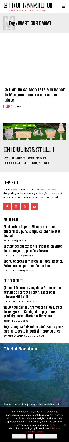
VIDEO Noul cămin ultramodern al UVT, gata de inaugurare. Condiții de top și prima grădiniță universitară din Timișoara (32, 311)
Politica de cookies (46, 436)
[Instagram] (16, 206)
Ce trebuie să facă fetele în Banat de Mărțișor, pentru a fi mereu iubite (34, 95)
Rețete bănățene (13, 336)
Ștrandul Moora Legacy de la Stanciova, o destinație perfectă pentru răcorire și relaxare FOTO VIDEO (32, 292)
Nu (30, 436)
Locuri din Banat (13, 301)
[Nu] (64, 424)
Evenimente (10, 255)
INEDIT (8, 106)
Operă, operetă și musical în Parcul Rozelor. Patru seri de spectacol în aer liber (33, 263)
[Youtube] (34, 206)
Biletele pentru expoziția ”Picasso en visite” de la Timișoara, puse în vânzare (33, 248)
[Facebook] (7, 206)
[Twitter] (25, 206)
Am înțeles (18, 436)
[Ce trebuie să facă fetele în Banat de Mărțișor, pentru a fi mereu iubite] (34, 65)
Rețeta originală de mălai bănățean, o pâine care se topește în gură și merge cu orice (33, 328)
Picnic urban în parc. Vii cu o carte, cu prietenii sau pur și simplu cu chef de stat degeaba (31, 231)
